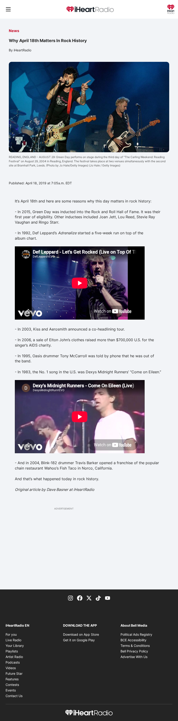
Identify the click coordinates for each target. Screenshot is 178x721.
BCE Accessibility (133, 640)
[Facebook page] (80, 598)
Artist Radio (14, 657)
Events (11, 690)
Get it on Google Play (79, 640)
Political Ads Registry (136, 634)
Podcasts (13, 662)
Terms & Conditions (135, 646)
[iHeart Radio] (170, 9)
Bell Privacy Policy (134, 651)
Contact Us (14, 696)
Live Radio (13, 640)
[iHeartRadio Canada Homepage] (90, 9)
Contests (12, 685)
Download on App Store (81, 634)
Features (12, 679)
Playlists (12, 651)
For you (11, 634)
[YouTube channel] (107, 598)
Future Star (14, 673)
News (14, 30)
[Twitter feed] (89, 598)
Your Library (15, 646)
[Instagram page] (70, 598)
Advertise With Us (134, 657)
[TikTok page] (98, 598)
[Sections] (8, 9)
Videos (11, 668)
